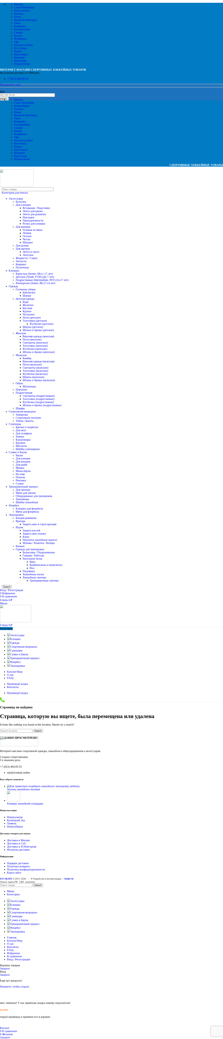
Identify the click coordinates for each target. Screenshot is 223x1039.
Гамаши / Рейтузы (33, 555)
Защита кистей (31, 530)
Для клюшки (23, 204)
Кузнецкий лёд (16, 820)
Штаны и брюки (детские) (38, 330)
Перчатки (21, 389)
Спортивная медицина (22, 411)
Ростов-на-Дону (23, 44)
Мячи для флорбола (27, 511)
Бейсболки (29, 292)
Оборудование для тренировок (34, 496)
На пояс (20, 474)
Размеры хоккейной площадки (25, 803)
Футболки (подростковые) (38, 402)
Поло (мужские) (32, 364)
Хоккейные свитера (34, 577)
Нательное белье (32, 558)
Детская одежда (25, 298)
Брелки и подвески (27, 427)
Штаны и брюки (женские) (39, 352)
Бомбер (27, 358)
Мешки (20, 467)
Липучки (28, 254)
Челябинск (20, 38)
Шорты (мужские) (33, 377)
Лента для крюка (33, 211)
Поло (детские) (32, 317)
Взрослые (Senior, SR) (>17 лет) (34, 273)
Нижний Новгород (25, 19)
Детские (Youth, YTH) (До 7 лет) (35, 276)
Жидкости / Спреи (26, 258)
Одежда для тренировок (30, 549)
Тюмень (18, 13)
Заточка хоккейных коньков (23, 789)
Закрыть (5, 968)
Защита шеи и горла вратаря (39, 524)
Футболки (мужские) (35, 373)
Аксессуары (16, 198)
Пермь (18, 51)
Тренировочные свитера (44, 580)
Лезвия (27, 233)
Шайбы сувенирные (28, 449)
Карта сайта (14, 872)
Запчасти (21, 261)
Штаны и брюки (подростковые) (42, 405)
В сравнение (14, 956)
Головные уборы (26, 289)
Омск (17, 23)
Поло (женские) (32, 339)
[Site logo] (16, 185)
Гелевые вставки (33, 229)
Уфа (16, 41)
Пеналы (20, 477)
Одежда (13, 286)
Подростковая (24, 392)
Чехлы (26, 239)
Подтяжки (29, 571)
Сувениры (15, 424)
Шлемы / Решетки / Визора (39, 543)
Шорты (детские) (33, 326)
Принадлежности (33, 220)
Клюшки (14, 270)
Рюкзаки (21, 480)
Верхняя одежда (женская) (38, 336)
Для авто (21, 430)
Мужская (21, 355)
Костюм (27, 308)
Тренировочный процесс (23, 486)
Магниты (21, 445)
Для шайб (21, 464)
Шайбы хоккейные (27, 502)
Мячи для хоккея (26, 492)
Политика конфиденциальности (26, 869)
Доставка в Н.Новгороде (21, 846)
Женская (21, 333)
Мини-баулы (23, 470)
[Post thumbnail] (43, 786)
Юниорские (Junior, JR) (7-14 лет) (35, 283)
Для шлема (22, 245)
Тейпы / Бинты (24, 420)
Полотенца (22, 267)
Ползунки (28, 314)
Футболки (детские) (41, 323)
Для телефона (24, 433)
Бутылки (21, 201)
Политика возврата (18, 866)
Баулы (19, 455)
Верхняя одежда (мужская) (38, 361)
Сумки (20, 483)
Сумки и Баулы (18, 452)
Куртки (27, 311)
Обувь (19, 383)
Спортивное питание (28, 417)
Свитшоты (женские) (35, 342)
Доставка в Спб (16, 843)
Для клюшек (23, 458)
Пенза (17, 16)
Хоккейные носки (33, 574)
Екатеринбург (22, 29)
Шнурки (28, 242)
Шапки (27, 295)
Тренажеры (22, 499)
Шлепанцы (29, 386)
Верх (33, 561)
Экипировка (16, 514)
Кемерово (19, 26)
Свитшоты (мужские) (35, 367)
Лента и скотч (31, 251)
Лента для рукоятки (34, 214)
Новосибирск (22, 10)
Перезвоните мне (10, 84)
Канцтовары (23, 439)
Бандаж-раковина (26, 517)
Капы (26, 536)
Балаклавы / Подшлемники (39, 552)
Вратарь (20, 521)
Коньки (20, 546)
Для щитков (23, 248)
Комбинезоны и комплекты (46, 564)
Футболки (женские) (35, 348)
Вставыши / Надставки (36, 207)
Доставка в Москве (18, 840)
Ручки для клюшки (34, 223)
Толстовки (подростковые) (38, 398)
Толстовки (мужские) (35, 370)
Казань (18, 35)
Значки (20, 436)
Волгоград (20, 48)
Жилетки (28, 305)
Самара (18, 32)
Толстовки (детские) (35, 320)
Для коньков (23, 226)
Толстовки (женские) (35, 345)
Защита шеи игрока (34, 533)
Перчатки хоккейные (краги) (40, 539)
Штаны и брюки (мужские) (39, 380)
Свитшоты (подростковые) (39, 395)
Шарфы (20, 408)
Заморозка (22, 414)
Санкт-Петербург (24, 7)
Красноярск (21, 54)
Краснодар (20, 60)
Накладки (28, 217)
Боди (26, 301)
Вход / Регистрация (18, 959)
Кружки (20, 442)
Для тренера (23, 489)
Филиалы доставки (18, 849)
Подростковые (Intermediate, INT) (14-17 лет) (42, 279)
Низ (32, 568)
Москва (18, 4)
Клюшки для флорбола (29, 508)
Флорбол (14, 505)
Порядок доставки (18, 863)
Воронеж (19, 57)
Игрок (19, 527)
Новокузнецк (22, 63)
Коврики (21, 264)
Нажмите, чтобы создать (14, 986)
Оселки (27, 236)
